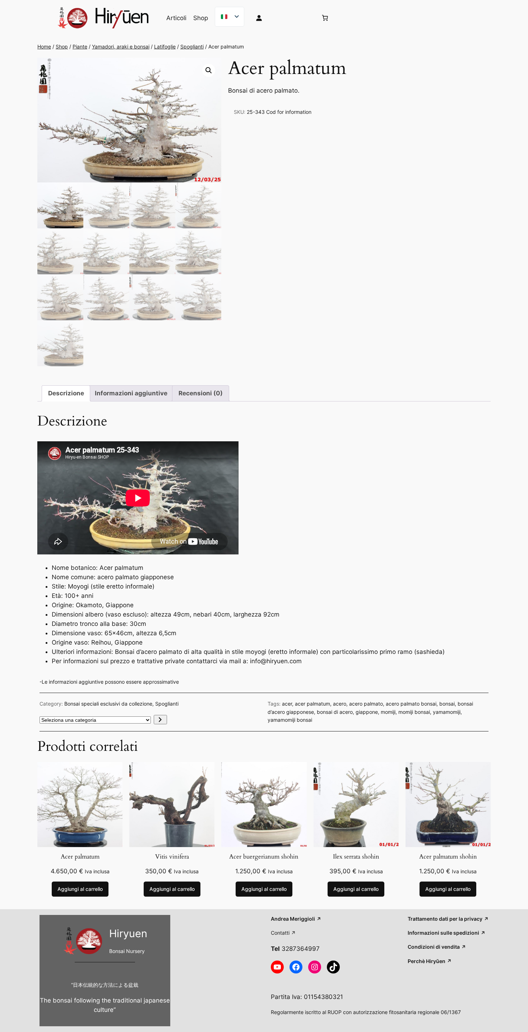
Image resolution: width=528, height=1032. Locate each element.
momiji (388, 712)
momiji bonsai (414, 712)
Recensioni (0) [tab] (201, 393)
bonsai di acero (335, 712)
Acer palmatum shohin (448, 856)
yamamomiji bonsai (290, 720)
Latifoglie (165, 46)
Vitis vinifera (172, 856)
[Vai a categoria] (160, 719)
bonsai (447, 704)
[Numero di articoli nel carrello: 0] (325, 17)
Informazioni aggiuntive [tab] (131, 393)
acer (287, 704)
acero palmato (366, 704)
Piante (80, 46)
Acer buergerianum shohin (263, 856)
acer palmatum (312, 704)
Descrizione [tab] (66, 393)
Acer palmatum (80, 856)
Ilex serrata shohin (356, 856)
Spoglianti (192, 46)
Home (44, 46)
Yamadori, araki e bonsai (120, 46)
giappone (367, 712)
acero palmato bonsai (411, 704)
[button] (208, 70)
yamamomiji (446, 712)
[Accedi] (281, 17)
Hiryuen (128, 933)
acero (339, 704)
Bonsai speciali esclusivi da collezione (108, 704)
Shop (62, 46)
